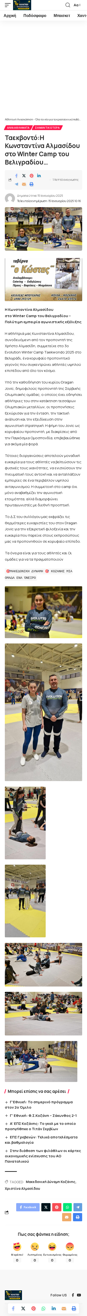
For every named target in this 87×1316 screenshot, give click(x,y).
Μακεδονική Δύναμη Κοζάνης (50, 1181)
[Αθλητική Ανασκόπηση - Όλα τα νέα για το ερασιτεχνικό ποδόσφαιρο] (22, 5)
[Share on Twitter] (24, 176)
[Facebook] (73, 1295)
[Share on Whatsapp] (43, 1308)
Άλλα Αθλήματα (18, 127)
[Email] (24, 184)
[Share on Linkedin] (39, 176)
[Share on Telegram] (16, 184)
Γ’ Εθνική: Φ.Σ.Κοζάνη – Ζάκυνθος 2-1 (43, 1115)
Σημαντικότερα (47, 127)
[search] (67, 5)
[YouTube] (79, 1295)
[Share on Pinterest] (31, 176)
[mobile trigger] (9, 5)
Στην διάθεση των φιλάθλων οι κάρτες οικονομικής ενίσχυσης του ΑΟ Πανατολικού (43, 1156)
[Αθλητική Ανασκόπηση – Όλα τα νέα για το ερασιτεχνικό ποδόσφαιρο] (13, 1295)
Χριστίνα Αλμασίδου (22, 1188)
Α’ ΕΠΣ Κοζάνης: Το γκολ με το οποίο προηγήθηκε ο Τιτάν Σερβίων (40, 1126)
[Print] (31, 184)
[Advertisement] (43, 71)
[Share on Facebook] (16, 176)
